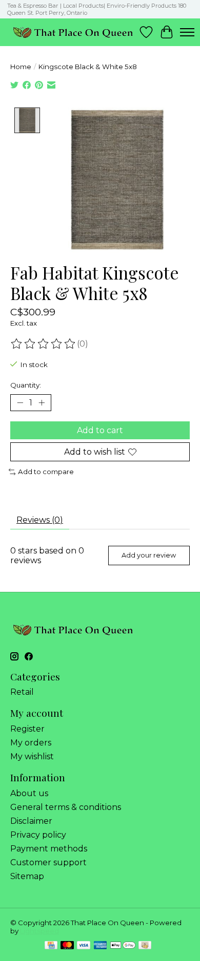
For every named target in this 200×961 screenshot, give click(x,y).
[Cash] (144, 946)
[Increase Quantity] (41, 402)
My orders (30, 743)
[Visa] (83, 946)
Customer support (48, 862)
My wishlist (32, 756)
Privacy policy (38, 835)
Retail (22, 692)
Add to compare (46, 471)
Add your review (149, 555)
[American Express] (100, 946)
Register (27, 729)
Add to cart (100, 430)
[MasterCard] (67, 946)
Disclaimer (31, 821)
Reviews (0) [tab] (39, 520)
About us (29, 793)
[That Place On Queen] (73, 32)
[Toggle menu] (187, 32)
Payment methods (48, 848)
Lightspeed (39, 931)
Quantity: (25, 385)
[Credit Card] (51, 946)
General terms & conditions (65, 807)
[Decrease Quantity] (20, 402)
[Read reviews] (43, 344)
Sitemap (27, 876)
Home (20, 66)
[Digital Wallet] (122, 946)
